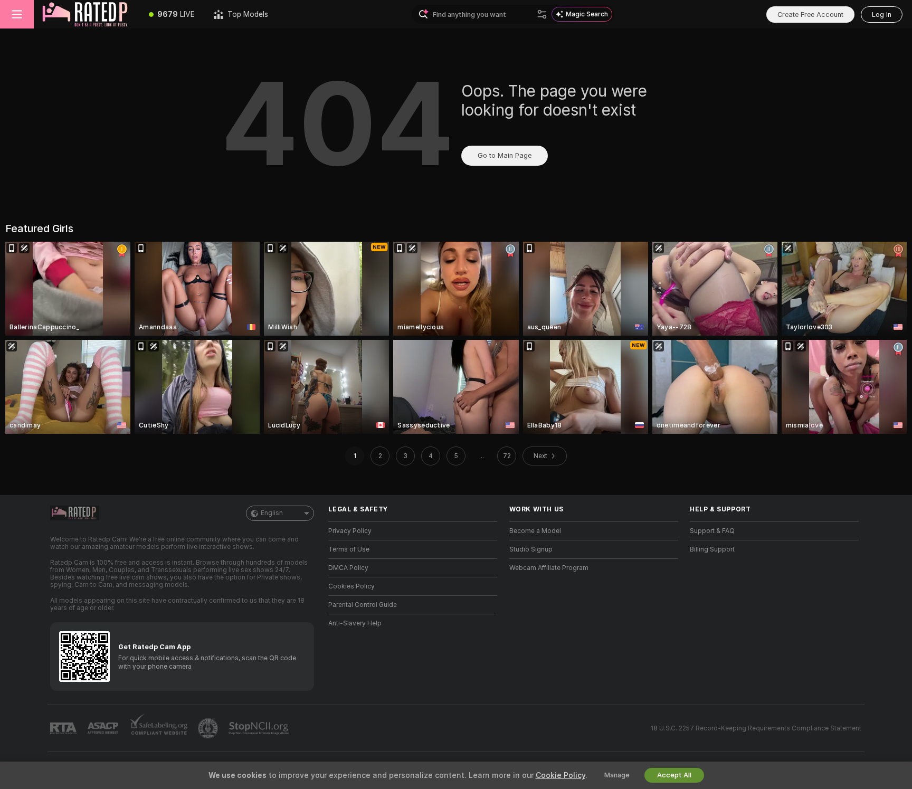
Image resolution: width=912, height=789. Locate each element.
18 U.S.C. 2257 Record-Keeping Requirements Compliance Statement (756, 728)
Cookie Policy (560, 775)
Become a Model (535, 531)
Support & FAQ (712, 531)
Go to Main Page (504, 155)
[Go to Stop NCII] (260, 728)
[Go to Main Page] (86, 14)
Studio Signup (531, 549)
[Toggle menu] (17, 14)
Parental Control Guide (362, 605)
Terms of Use (348, 549)
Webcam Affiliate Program (548, 568)
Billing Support (712, 549)
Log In (881, 14)
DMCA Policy (348, 568)
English (272, 513)
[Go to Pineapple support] (209, 728)
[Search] (542, 14)
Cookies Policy (351, 586)
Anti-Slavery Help (355, 623)
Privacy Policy (350, 531)
